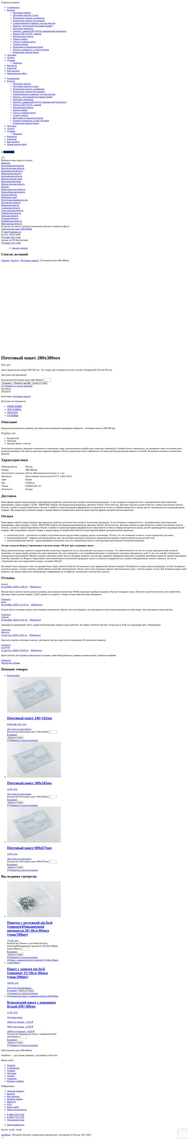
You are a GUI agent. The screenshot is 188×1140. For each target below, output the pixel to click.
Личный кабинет (15, 1091)
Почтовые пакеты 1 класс (26, 15)
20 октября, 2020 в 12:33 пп (15, 604)
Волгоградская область (12, 168)
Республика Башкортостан (14, 200)
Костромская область (11, 176)
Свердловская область (12, 210)
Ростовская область (11, 202)
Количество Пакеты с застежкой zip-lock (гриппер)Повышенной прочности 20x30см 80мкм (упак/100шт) (32, 946)
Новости (11, 1101)
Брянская (5, 163)
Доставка (11, 55)
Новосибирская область (13, 192)
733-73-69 (15, 1117)
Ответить (6, 599)
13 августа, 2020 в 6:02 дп (14, 635)
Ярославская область (11, 223)
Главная (5, 260)
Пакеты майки (20, 39)
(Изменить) (35, 586)
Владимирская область (12, 165)
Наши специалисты (17, 1109)
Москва (5, 186)
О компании (13, 7)
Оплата (10, 57)
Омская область (9, 194)
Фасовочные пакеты (23, 36)
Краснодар (9, 152)
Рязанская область (10, 205)
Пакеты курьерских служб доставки (31, 49)
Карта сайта (13, 1107)
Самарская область (10, 208)
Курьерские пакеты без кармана (29, 20)
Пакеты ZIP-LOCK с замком (27, 34)
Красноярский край (11, 181)
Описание (14, 406)
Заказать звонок (20, 248)
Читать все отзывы (10, 663)
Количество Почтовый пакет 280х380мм (21, 380)
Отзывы (11, 60)
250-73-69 (15, 1114)
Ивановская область (11, 173)
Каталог (11, 10)
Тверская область (9, 216)
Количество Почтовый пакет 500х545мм (27, 796)
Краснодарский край (11, 179)
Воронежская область (12, 171)
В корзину (6, 383)
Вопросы (17, 63)
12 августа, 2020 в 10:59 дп (15, 650)
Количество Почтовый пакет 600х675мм (27, 861)
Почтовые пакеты (22, 12)
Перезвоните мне (15, 1120)
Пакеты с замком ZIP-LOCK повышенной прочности (39, 31)
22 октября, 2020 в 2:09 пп (14, 586)
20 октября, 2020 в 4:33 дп (14, 620)
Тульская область (9, 218)
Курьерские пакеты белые (26, 52)
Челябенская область (11, 221)
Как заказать (13, 70)
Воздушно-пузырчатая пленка (28, 47)
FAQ (9, 1104)
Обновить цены (21, 383)
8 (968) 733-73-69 (12, 243)
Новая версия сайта (17, 73)
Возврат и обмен (15, 1081)
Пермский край (9, 197)
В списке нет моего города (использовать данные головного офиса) (35, 226)
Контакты (12, 65)
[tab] (97, 406)
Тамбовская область (11, 213)
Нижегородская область (13, 189)
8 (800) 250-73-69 (12, 237)
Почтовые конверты (23, 28)
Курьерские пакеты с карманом (28, 18)
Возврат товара (14, 1099)
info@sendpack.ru (12, 232)
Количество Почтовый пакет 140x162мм (27, 731)
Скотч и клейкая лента (24, 41)
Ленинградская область (13, 184)
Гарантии (12, 68)
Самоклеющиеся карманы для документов (34, 23)
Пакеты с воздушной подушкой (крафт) (33, 26)
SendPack (5, 1135)
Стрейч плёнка (20, 44)
